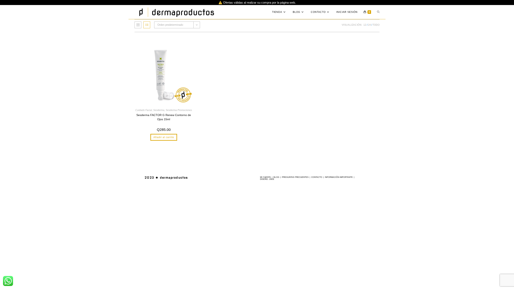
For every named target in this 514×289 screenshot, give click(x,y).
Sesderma (158, 110)
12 (364, 24)
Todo (376, 24)
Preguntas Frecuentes (295, 177)
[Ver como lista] (146, 24)
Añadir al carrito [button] (163, 137)
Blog (276, 177)
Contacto (316, 177)
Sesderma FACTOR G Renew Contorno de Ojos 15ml (163, 117)
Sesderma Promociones (179, 110)
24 (369, 24)
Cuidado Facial (143, 110)
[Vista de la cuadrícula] (138, 24)
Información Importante (339, 177)
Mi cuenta (265, 177)
